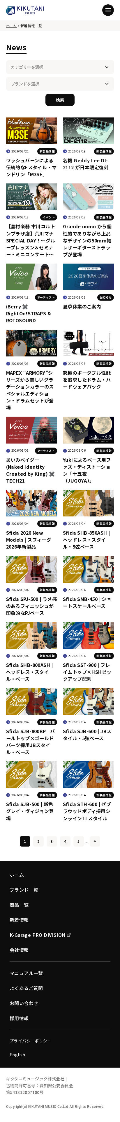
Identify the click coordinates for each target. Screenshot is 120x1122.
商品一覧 (19, 904)
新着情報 (19, 919)
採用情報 (19, 1018)
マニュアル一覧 (26, 973)
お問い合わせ (24, 1003)
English (17, 1054)
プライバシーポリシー (31, 1041)
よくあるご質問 (26, 988)
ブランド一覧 (24, 889)
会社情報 (19, 949)
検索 (60, 100)
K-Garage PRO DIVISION (37, 934)
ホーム (11, 25)
